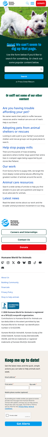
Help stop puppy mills (18, 147)
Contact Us (24, 239)
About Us (5, 277)
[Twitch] (2, 262)
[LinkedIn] (29, 262)
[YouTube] (40, 262)
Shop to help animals (10, 297)
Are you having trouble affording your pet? (18, 110)
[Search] (28, 3)
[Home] (10, 223)
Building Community (10, 282)
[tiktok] (34, 262)
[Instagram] (8, 262)
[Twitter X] (13, 262)
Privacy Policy (7, 292)
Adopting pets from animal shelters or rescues (21, 130)
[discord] (2, 267)
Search (24, 76)
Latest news (11, 198)
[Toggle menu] (32, 3)
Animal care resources (18, 182)
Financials (5, 287)
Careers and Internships (23, 232)
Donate (41, 3)
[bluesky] (24, 262)
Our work (9, 166)
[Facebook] (18, 262)
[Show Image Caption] (46, 30)
